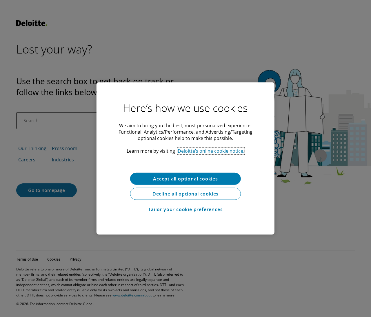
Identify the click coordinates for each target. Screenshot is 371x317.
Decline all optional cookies (185, 194)
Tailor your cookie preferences (185, 209)
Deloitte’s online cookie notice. (211, 151)
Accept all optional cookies (185, 179)
